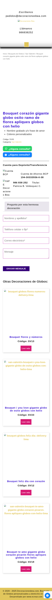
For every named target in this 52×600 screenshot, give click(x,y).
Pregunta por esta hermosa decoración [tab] (22, 206)
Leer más (26, 348)
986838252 (26, 32)
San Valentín (30, 54)
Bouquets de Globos (16, 54)
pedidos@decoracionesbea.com (26, 16)
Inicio (5, 54)
